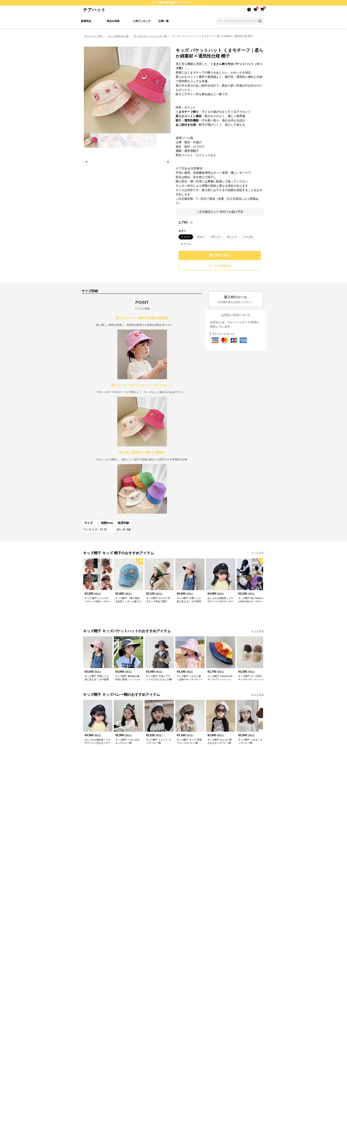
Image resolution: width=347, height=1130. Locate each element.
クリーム (186, 243)
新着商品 (86, 21)
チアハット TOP (93, 36)
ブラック (216, 236)
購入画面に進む (220, 255)
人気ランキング (142, 21)
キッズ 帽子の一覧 (118, 36)
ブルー (200, 236)
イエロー (186, 236)
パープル (248, 236)
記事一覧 (164, 21)
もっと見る (257, 552)
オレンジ (232, 236)
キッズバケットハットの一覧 (150, 36)
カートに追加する (219, 265)
